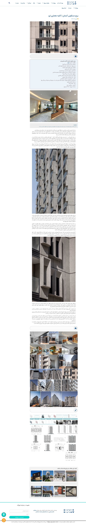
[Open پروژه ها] (73, 8)
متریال (39, 3)
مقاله (34, 3)
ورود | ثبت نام (60, 3)
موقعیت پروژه (46, 3)
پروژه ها (54, 3)
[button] (9, 3)
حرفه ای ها (23, 3)
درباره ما (17, 3)
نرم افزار (29, 3)
